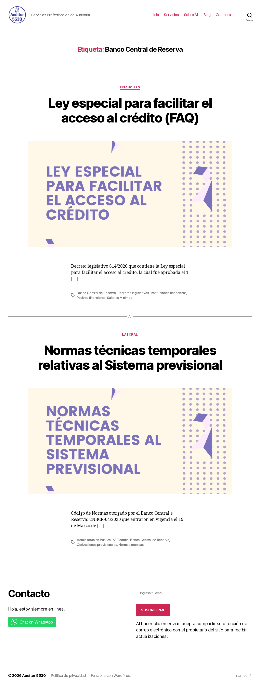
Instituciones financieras (168, 293)
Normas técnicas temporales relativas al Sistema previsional (130, 357)
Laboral (130, 334)
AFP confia (121, 540)
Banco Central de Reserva (96, 293)
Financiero (130, 87)
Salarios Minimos (119, 298)
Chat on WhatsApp (36, 622)
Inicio (155, 15)
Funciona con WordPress (111, 675)
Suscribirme (153, 610)
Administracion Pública (94, 540)
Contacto (223, 15)
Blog (207, 15)
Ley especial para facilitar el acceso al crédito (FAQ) (130, 110)
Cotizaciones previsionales (97, 545)
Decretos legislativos (133, 293)
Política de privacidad (68, 675)
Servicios (171, 15)
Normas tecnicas (131, 545)
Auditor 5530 (34, 675)
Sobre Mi (191, 15)
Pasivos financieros (91, 298)
